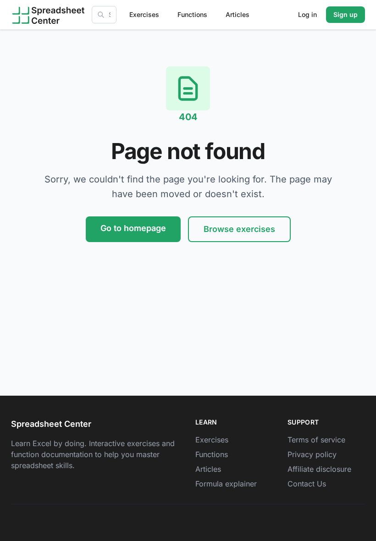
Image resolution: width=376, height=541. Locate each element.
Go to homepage (133, 228)
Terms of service (316, 439)
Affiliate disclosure (319, 469)
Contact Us (307, 483)
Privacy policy (312, 454)
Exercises (144, 14)
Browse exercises (239, 229)
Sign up (345, 14)
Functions (192, 14)
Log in (307, 14)
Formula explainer (226, 483)
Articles (237, 14)
